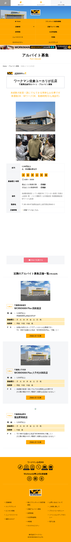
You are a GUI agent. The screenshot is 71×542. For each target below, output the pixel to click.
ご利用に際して (54, 506)
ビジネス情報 (10, 511)
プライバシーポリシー (56, 511)
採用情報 (30, 513)
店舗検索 (9, 502)
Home (5, 66)
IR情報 (29, 521)
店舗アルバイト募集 (34, 509)
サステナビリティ (33, 525)
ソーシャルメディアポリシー (57, 516)
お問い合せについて (56, 502)
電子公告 (52, 521)
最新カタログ (10, 519)
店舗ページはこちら (30, 210)
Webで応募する (37, 260)
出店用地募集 (31, 517)
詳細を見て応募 (35, 336)
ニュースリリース (11, 515)
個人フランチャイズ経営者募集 (36, 503)
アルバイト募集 (14, 66)
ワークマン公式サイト (35, 12)
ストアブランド (11, 506)
